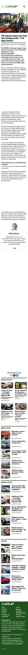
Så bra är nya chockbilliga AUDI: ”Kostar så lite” (18, 578)
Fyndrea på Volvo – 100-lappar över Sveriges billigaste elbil (6, 392)
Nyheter (3, 44)
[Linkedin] (17, 375)
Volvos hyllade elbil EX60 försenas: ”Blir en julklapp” (18, 487)
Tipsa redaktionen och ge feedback (12, 644)
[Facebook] (13, 248)
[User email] (15, 248)
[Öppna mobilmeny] (2, 6)
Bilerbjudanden (4, 398)
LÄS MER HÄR (6, 631)
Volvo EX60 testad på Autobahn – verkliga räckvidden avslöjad (19, 567)
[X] (14, 375)
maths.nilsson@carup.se (14, 640)
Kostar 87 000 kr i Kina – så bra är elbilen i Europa (18, 546)
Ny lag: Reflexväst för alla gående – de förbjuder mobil (21, 392)
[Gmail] (11, 375)
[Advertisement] (14, 97)
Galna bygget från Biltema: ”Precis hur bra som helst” (18, 588)
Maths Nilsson (22, 44)
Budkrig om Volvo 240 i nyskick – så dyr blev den (7, 413)
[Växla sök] (24, 6)
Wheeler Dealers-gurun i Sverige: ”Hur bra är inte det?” (20, 414)
